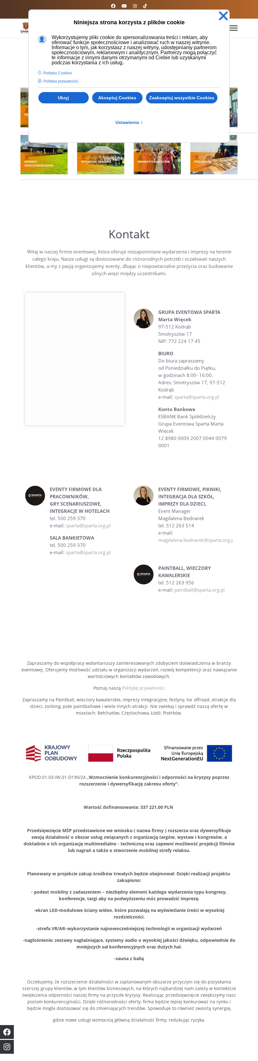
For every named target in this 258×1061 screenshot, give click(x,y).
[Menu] (234, 28)
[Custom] (145, 6)
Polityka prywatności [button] (60, 81)
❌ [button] (223, 16)
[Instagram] (135, 6)
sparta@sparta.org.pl (196, 397)
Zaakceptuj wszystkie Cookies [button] (181, 97)
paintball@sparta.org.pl (199, 590)
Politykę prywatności (143, 688)
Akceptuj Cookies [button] (117, 97)
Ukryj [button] (63, 97)
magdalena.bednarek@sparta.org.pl (196, 540)
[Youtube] (124, 6)
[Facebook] (113, 6)
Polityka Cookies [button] (57, 73)
